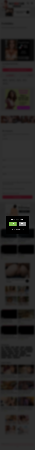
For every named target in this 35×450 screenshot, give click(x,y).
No (22, 224)
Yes (13, 224)
